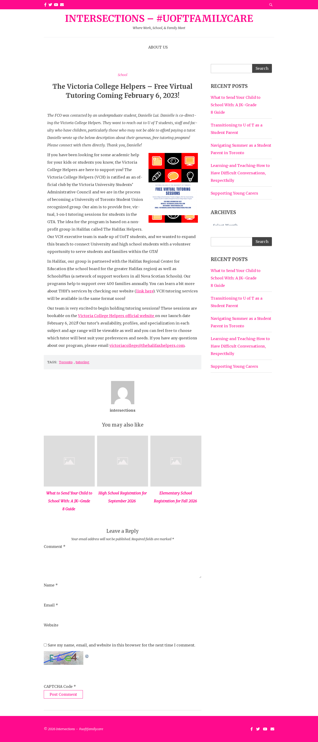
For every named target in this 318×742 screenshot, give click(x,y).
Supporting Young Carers (234, 193)
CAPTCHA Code (58, 686)
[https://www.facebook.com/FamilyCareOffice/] (45, 4)
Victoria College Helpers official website (116, 315)
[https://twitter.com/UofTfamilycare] (50, 4)
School (122, 75)
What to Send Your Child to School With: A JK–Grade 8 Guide (69, 501)
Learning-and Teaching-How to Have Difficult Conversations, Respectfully (240, 173)
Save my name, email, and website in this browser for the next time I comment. (121, 645)
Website (51, 625)
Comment (54, 546)
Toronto (66, 362)
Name (51, 585)
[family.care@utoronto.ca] (62, 4)
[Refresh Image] (87, 655)
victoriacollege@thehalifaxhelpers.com (147, 345)
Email (51, 605)
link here (144, 291)
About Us (158, 47)
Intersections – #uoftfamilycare (159, 22)
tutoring (82, 362)
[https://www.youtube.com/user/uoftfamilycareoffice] (56, 4)
